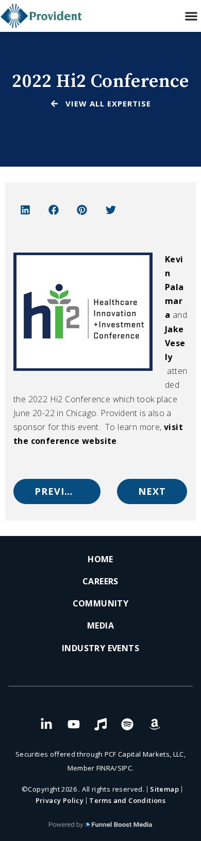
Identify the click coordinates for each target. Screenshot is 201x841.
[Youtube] (73, 724)
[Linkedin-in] (46, 724)
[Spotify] (127, 724)
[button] (191, 16)
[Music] (100, 724)
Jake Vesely (175, 343)
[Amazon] (154, 724)
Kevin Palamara (174, 287)
